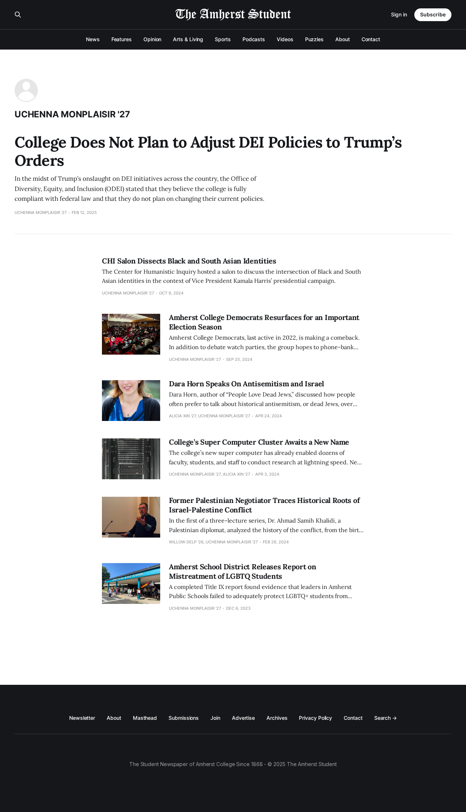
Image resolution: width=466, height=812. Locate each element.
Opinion (152, 39)
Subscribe (433, 14)
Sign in (399, 14)
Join (215, 718)
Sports (223, 39)
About (342, 39)
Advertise (243, 718)
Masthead (145, 718)
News (93, 39)
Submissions (184, 718)
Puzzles (314, 39)
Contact (371, 39)
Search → (385, 718)
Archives (276, 718)
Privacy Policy (315, 718)
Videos (285, 39)
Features (121, 39)
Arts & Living (188, 39)
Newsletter (82, 718)
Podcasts (253, 39)
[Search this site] (17, 14)
